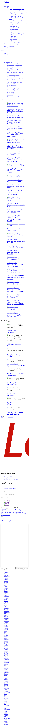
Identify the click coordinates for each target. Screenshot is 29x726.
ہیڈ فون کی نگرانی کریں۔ (18, 23)
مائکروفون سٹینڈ (22, 513)
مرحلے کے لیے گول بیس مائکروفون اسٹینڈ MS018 (15, 170)
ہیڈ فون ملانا (14, 24)
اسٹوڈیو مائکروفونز (17, 9)
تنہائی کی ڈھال (15, 40)
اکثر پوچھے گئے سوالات (11, 44)
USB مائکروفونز (15, 16)
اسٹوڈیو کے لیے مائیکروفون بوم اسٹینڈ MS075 (16, 205)
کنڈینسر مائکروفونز (17, 13)
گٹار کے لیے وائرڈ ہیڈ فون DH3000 (15, 374)
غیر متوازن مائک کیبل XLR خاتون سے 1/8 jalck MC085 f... (15, 110)
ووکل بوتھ (13, 37)
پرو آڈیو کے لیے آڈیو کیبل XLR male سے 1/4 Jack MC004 (15, 134)
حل (4, 43)
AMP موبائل (18, 509)
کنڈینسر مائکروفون (7, 512)
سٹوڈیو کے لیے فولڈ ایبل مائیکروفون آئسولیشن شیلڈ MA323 (15, 302)
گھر (5, 4)
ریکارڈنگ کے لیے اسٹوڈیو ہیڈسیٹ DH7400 (16, 365)
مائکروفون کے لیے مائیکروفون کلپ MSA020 (13, 252)
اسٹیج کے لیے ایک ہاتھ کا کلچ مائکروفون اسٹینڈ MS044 (15, 192)
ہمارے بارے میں (9, 46)
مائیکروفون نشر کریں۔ (17, 10)
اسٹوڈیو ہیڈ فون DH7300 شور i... (13, 383)
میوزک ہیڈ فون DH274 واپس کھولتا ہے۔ (15, 413)
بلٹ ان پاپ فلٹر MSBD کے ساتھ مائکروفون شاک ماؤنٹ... (15, 277)
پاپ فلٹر (13, 36)
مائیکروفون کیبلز (16, 34)
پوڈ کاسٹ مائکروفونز (8, 513)
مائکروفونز (11, 7)
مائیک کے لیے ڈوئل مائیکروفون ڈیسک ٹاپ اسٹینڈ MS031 (15, 159)
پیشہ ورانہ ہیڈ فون (16, 20)
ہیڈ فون (9, 19)
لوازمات (10, 32)
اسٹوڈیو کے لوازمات (17, 42)
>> (9, 417)
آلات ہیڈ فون (14, 29)
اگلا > (11, 417)
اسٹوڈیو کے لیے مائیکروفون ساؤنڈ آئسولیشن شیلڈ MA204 (15, 289)
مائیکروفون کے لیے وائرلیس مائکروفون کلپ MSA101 (16, 241)
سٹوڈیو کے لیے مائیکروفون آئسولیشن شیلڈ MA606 (15, 314)
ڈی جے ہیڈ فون (14, 26)
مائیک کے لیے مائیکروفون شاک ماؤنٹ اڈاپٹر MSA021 (15, 264)
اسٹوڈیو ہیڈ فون (15, 21)
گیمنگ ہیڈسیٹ (14, 30)
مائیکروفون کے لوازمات (18, 17)
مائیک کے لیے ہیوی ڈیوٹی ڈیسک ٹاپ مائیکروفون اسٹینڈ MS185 (14, 218)
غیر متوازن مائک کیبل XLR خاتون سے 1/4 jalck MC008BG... (15, 146)
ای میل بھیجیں (5, 517)
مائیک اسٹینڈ (5, 515)
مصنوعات (7, 6)
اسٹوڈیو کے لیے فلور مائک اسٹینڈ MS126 (14, 180)
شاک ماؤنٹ (13, 39)
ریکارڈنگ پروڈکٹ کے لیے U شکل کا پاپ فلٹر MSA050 (16, 122)
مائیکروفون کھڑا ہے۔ (17, 33)
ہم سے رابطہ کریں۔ (10, 47)
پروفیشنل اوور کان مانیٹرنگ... (14, 345)
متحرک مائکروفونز (16, 14)
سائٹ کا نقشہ (5, 509)
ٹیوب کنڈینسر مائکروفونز (19, 11)
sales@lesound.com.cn (10, 488)
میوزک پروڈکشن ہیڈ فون (18, 27)
